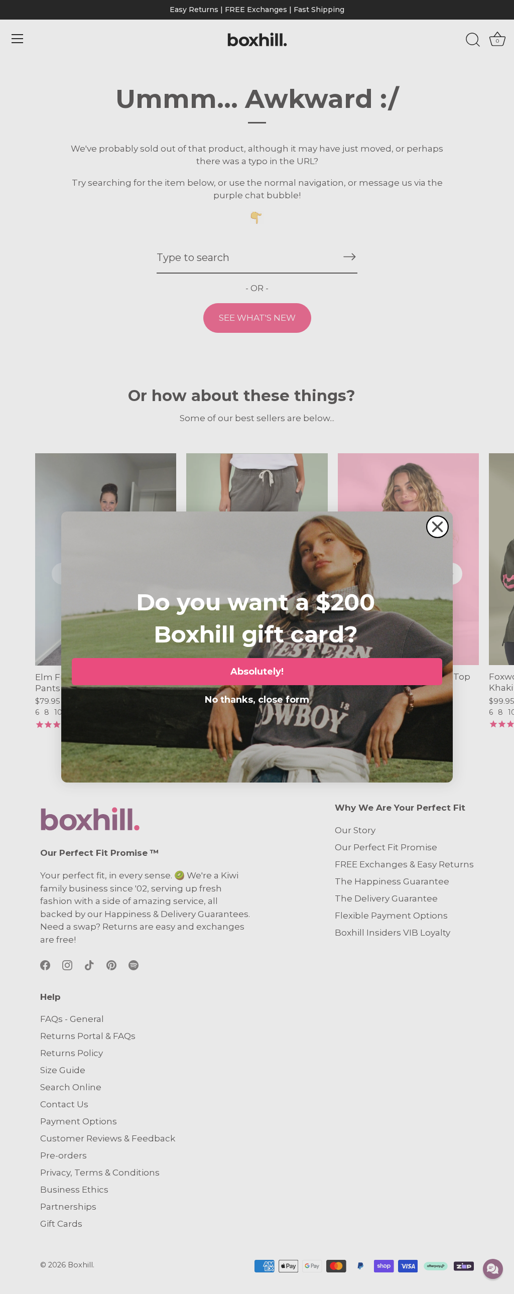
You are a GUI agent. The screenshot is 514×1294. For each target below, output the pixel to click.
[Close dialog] (437, 526)
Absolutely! (257, 671)
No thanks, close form (257, 697)
